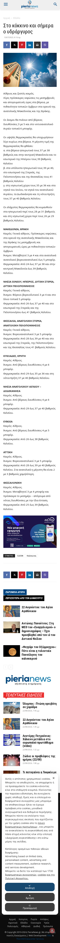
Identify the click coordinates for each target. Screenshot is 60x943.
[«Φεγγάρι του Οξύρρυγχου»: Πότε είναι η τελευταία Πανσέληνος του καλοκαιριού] (11, 651)
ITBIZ (49, 935)
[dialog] (30, 844)
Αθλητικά (25, 926)
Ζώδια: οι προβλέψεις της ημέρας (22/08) (39, 757)
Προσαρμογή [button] (30, 908)
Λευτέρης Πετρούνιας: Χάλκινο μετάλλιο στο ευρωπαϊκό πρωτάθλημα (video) (38, 741)
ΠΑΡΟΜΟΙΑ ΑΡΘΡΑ (15, 592)
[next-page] (11, 667)
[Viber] (45, 45)
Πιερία (34, 919)
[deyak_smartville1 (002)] (30, 532)
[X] (14, 45)
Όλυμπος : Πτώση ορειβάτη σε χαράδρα (40, 705)
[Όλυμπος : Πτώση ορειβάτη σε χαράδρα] (11, 708)
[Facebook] (6, 45)
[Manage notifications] (52, 930)
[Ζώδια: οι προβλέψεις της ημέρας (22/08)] (11, 760)
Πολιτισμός (12, 926)
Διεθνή (36, 926)
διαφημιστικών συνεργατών (20, 874)
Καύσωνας (31, 555)
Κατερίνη (23, 919)
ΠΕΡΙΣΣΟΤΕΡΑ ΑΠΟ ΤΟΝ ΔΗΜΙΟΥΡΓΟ (23, 598)
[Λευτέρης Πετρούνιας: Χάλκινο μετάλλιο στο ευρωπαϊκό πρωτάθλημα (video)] (11, 740)
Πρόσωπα (48, 926)
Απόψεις (44, 919)
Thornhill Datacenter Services (30, 938)
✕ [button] (53, 778)
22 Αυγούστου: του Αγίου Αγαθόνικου (38, 721)
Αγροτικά (12, 922)
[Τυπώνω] (37, 45)
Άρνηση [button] (30, 898)
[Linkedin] (29, 45)
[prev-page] (5, 667)
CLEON (20, 555)
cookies (42, 874)
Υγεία (46, 922)
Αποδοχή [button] (30, 887)
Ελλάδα (16, 18)
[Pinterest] (22, 45)
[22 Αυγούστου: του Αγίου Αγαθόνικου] (11, 611)
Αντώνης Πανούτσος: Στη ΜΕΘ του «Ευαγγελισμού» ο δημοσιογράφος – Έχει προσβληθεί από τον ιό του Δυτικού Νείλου (39, 631)
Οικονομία (36, 922)
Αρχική (6, 18)
